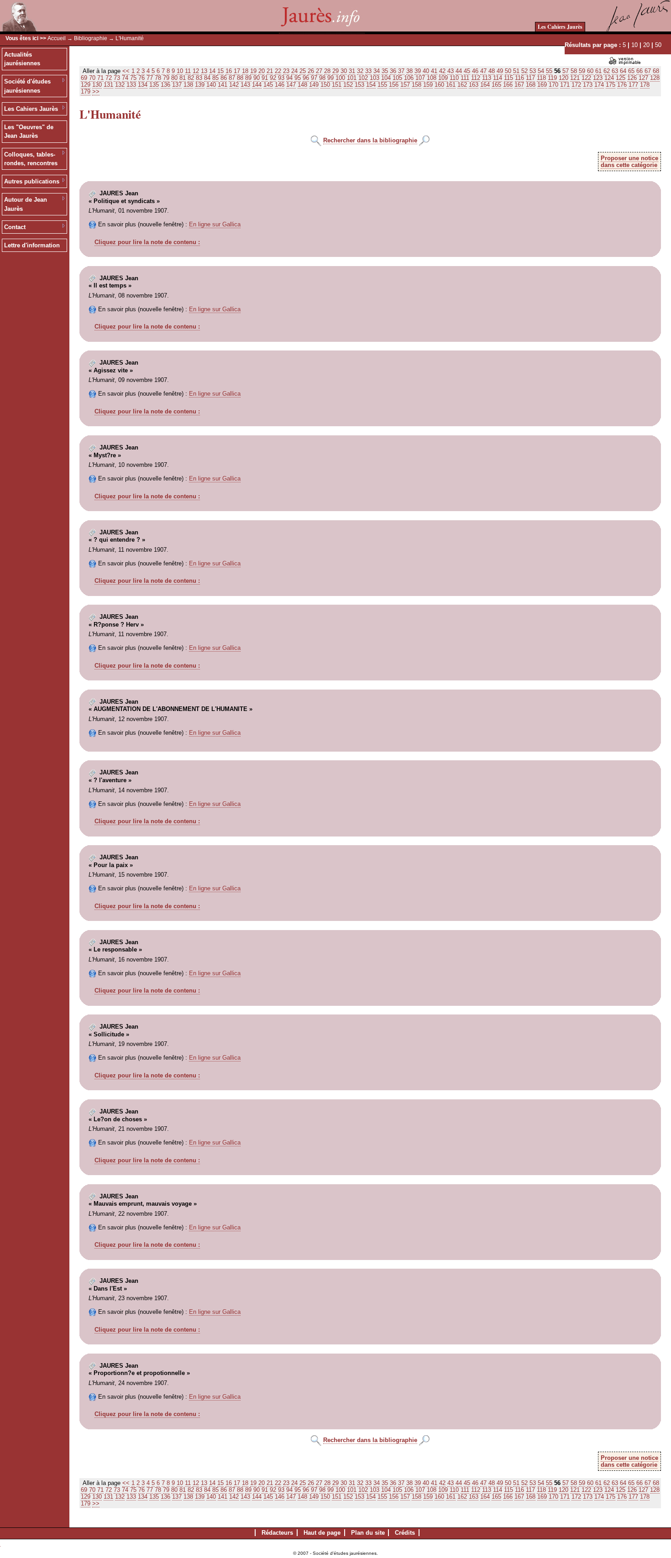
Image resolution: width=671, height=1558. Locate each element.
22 (278, 71)
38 (409, 71)
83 (199, 77)
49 (500, 71)
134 (142, 84)
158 (416, 84)
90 (256, 77)
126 (632, 77)
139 (199, 84)
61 (598, 71)
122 (586, 77)
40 (426, 71)
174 (599, 84)
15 (220, 71)
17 (237, 71)
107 (420, 77)
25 (302, 71)
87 (232, 77)
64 (623, 71)
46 (475, 71)
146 (279, 84)
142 (234, 84)
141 (222, 84)
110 (454, 77)
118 (541, 77)
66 (639, 71)
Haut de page (322, 1532)
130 (97, 84)
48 (491, 71)
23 (286, 71)
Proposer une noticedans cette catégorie (629, 161)
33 (368, 71)
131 (108, 84)
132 (120, 84)
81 (182, 77)
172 (576, 84)
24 (294, 71)
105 (397, 77)
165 (496, 84)
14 (212, 71)
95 (297, 77)
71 (100, 77)
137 (177, 84)
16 (228, 71)
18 (245, 71)
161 (451, 84)
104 (386, 77)
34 (376, 71)
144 (257, 84)
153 (359, 84)
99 (330, 77)
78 (158, 77)
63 (615, 71)
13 (204, 71)
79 (166, 77)
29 (335, 71)
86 (223, 77)
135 (154, 84)
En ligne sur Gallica (215, 224)
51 (516, 71)
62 (606, 71)
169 (542, 84)
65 (631, 71)
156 (393, 84)
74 (125, 77)
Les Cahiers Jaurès (560, 27)
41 (434, 71)
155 (382, 84)
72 (108, 77)
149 (314, 84)
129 (85, 84)
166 (508, 84)
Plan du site (368, 1532)
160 (439, 84)
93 (281, 77)
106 (409, 77)
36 (393, 71)
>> (96, 91)
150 (325, 84)
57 (565, 71)
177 (633, 84)
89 (248, 77)
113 (486, 77)
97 (314, 77)
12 (196, 71)
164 (485, 84)
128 (655, 77)
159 (428, 84)
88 (240, 77)
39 (417, 71)
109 (443, 77)
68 (656, 71)
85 (215, 77)
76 (141, 77)
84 (207, 77)
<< (126, 71)
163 (473, 84)
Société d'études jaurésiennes (27, 86)
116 (519, 77)
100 (340, 77)
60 (590, 71)
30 (344, 71)
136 (165, 84)
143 (245, 84)
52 (524, 71)
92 (273, 77)
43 (450, 71)
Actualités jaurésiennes (22, 59)
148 (302, 84)
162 (462, 84)
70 (92, 77)
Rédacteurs (277, 1532)
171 (565, 84)
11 (188, 71)
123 (598, 77)
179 (85, 91)
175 (610, 84)
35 (385, 71)
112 (475, 77)
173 (587, 84)
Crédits (405, 1532)
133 (131, 84)
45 (467, 71)
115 (508, 77)
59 (582, 71)
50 (658, 45)
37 (401, 71)
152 (348, 84)
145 (268, 84)
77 (150, 77)
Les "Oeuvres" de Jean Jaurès (28, 132)
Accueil (56, 38)
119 (552, 77)
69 (84, 77)
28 (327, 71)
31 (352, 71)
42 (442, 71)
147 (291, 84)
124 (609, 77)
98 (322, 77)
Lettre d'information (32, 245)
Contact (15, 227)
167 (519, 84)
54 (541, 71)
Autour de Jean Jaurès (25, 204)
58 (574, 71)
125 (620, 77)
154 (371, 84)
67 (648, 71)
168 (530, 84)
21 (270, 71)
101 (351, 77)
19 (253, 71)
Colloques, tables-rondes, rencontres (31, 159)
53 (532, 71)
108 (431, 77)
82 (191, 77)
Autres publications (31, 181)
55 (549, 71)
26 (311, 71)
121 (575, 77)
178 (645, 84)
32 (360, 71)
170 (553, 84)
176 (622, 84)
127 (643, 77)
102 (363, 77)
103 (374, 77)
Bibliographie (90, 38)
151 (336, 84)
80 (174, 77)
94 (289, 77)
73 (117, 77)
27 (319, 71)
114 (497, 77)
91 (265, 77)
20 (646, 45)
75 (133, 77)
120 (563, 77)
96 (306, 77)
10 (634, 45)
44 (459, 71)
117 (530, 77)
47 (483, 71)
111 (465, 77)
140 (211, 84)
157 (405, 84)
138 (188, 84)
